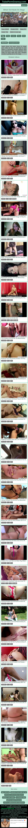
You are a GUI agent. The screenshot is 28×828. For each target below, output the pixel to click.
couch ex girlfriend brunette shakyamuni (14, 802)
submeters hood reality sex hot (18, 792)
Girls (24, 36)
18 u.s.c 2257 (8, 805)
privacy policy (17, 805)
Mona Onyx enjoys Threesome (19, 811)
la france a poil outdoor (8, 797)
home (2, 805)
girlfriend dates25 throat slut (14, 800)
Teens (19, 36)
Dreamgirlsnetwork (14, 42)
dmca (15, 807)
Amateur (13, 36)
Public (3, 38)
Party (8, 36)
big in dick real (5, 792)
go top (19, 807)
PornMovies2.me (5, 813)
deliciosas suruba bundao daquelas (14, 794)
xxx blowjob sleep (20, 797)
